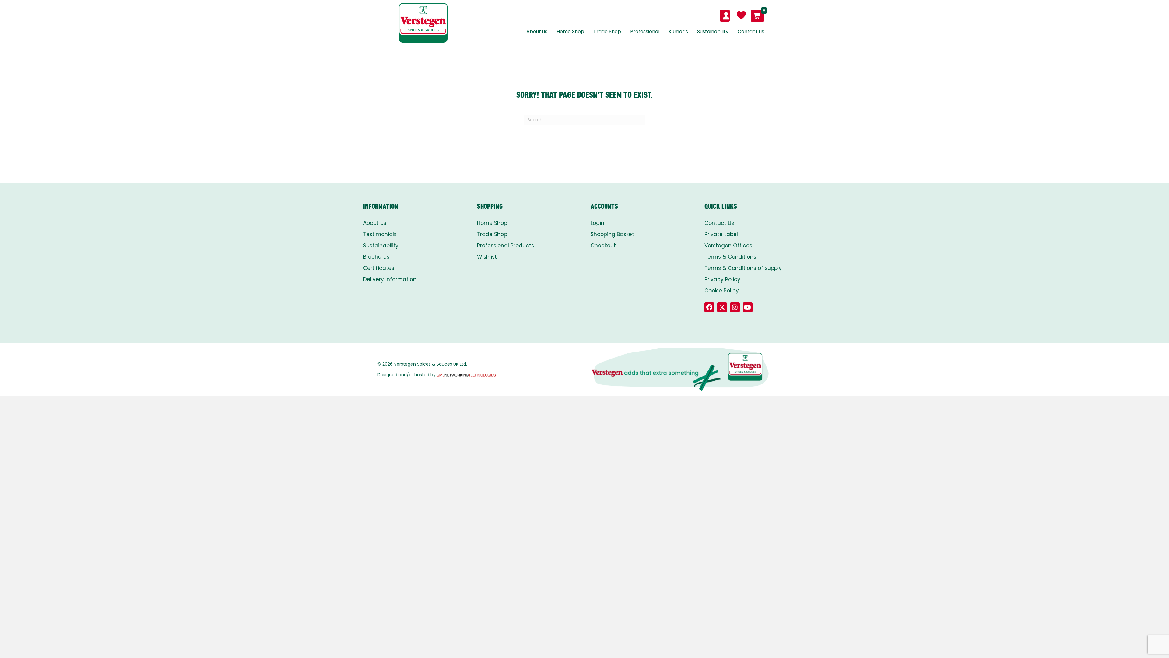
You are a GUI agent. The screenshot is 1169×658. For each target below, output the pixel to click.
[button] (709, 307)
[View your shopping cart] (757, 16)
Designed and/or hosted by (406, 375)
